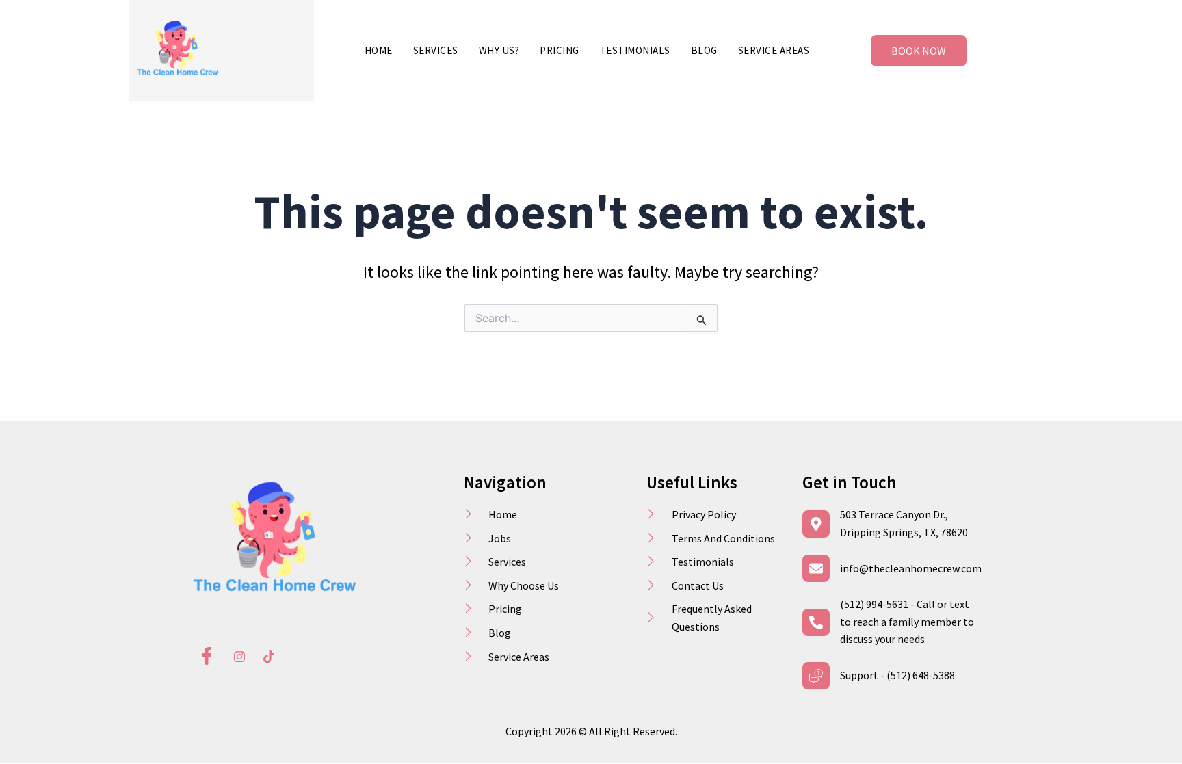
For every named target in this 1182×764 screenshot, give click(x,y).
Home (379, 50)
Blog (704, 50)
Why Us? (499, 50)
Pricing (559, 50)
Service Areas (774, 50)
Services (435, 50)
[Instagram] (234, 657)
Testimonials (635, 50)
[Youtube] (264, 657)
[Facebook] (205, 657)
